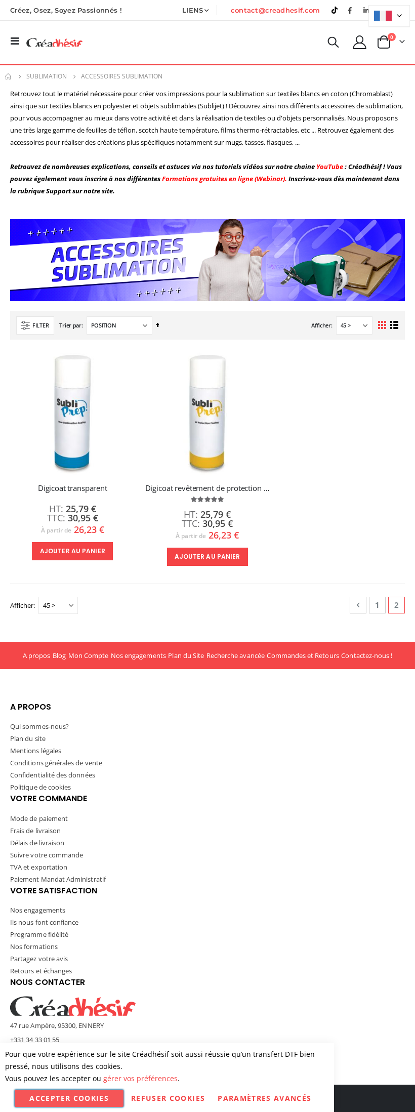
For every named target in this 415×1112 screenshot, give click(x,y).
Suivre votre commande (46, 854)
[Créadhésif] (54, 42)
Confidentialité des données (52, 774)
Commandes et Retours (303, 655)
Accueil (8, 76)
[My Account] (360, 42)
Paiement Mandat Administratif (58, 879)
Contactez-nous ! (366, 655)
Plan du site (28, 738)
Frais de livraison (35, 830)
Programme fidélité (39, 934)
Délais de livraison (37, 842)
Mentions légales (35, 750)
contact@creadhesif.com (275, 10)
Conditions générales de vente (56, 762)
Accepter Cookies (69, 1098)
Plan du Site (186, 655)
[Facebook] (350, 10)
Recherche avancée (235, 655)
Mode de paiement (39, 818)
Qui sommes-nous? (39, 726)
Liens (192, 10)
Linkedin (365, 10)
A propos (37, 655)
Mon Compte (88, 655)
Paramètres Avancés (264, 1098)
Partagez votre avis (39, 958)
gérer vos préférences (140, 1078)
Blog (59, 655)
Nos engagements (138, 655)
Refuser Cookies (168, 1098)
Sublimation (46, 76)
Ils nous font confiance (44, 922)
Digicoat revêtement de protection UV (207, 488)
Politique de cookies (40, 787)
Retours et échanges (41, 970)
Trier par (70, 325)
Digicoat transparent (72, 488)
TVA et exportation (38, 867)
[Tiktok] (334, 10)
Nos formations (34, 946)
